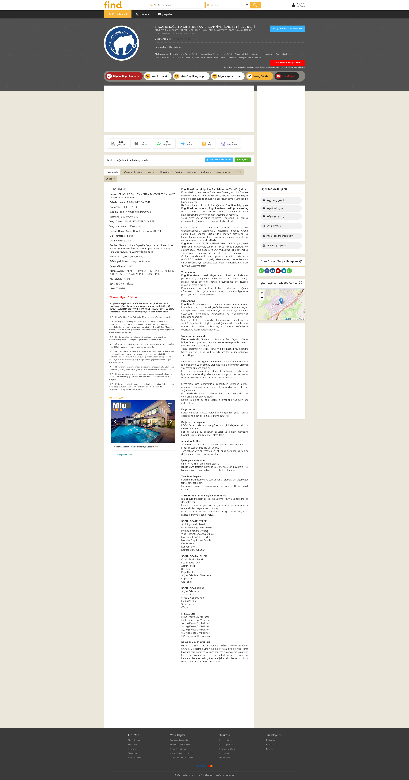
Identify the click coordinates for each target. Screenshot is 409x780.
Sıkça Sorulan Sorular (179, 740)
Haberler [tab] (192, 172)
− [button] (262, 298)
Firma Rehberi (119, 14)
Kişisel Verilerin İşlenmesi (181, 753)
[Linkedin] (283, 270)
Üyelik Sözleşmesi (178, 749)
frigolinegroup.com (229, 76)
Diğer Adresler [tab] (223, 172)
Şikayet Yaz (244, 160)
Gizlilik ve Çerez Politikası (181, 757)
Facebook (272, 740)
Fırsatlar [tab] (179, 172)
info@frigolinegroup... (193, 76)
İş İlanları (144, 14)
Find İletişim (224, 753)
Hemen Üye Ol (225, 757)
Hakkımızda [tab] (112, 172)
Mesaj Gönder (261, 76)
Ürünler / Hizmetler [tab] (133, 172)
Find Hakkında (225, 740)
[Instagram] (272, 270)
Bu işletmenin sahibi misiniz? (287, 28)
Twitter (271, 744)
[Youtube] (278, 270)
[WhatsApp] (261, 270)
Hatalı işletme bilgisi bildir (288, 62)
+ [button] (262, 293)
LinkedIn (272, 749)
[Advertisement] (179, 108)
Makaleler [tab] (206, 172)
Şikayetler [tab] (165, 172)
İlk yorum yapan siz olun (221, 160)
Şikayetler (166, 14)
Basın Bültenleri (135, 757)
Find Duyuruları (226, 744)
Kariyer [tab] (151, 172)
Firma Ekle (132, 744)
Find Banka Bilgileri (227, 749)
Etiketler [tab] (110, 179)
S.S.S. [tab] (238, 172)
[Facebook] (267, 270)
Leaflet (286, 319)
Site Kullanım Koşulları (180, 744)
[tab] (164, 144)
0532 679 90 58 (159, 76)
